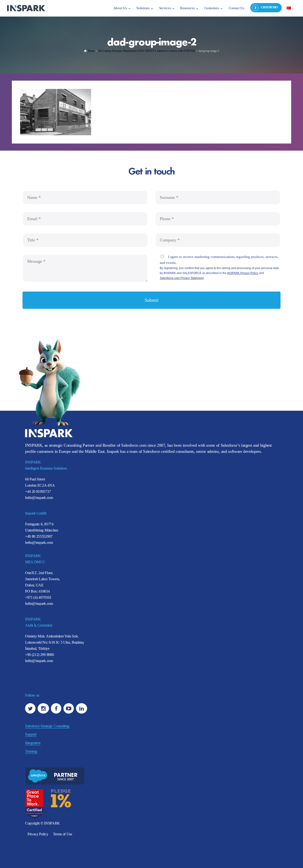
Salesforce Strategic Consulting (47, 726)
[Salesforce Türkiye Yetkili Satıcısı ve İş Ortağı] (26, 8)
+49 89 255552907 (39, 536)
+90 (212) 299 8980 (39, 655)
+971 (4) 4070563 (38, 597)
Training (31, 751)
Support (30, 734)
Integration (32, 743)
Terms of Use (62, 834)
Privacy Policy (37, 834)
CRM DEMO (269, 7)
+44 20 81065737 (38, 491)
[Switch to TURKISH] (288, 8)
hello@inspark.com (39, 498)
